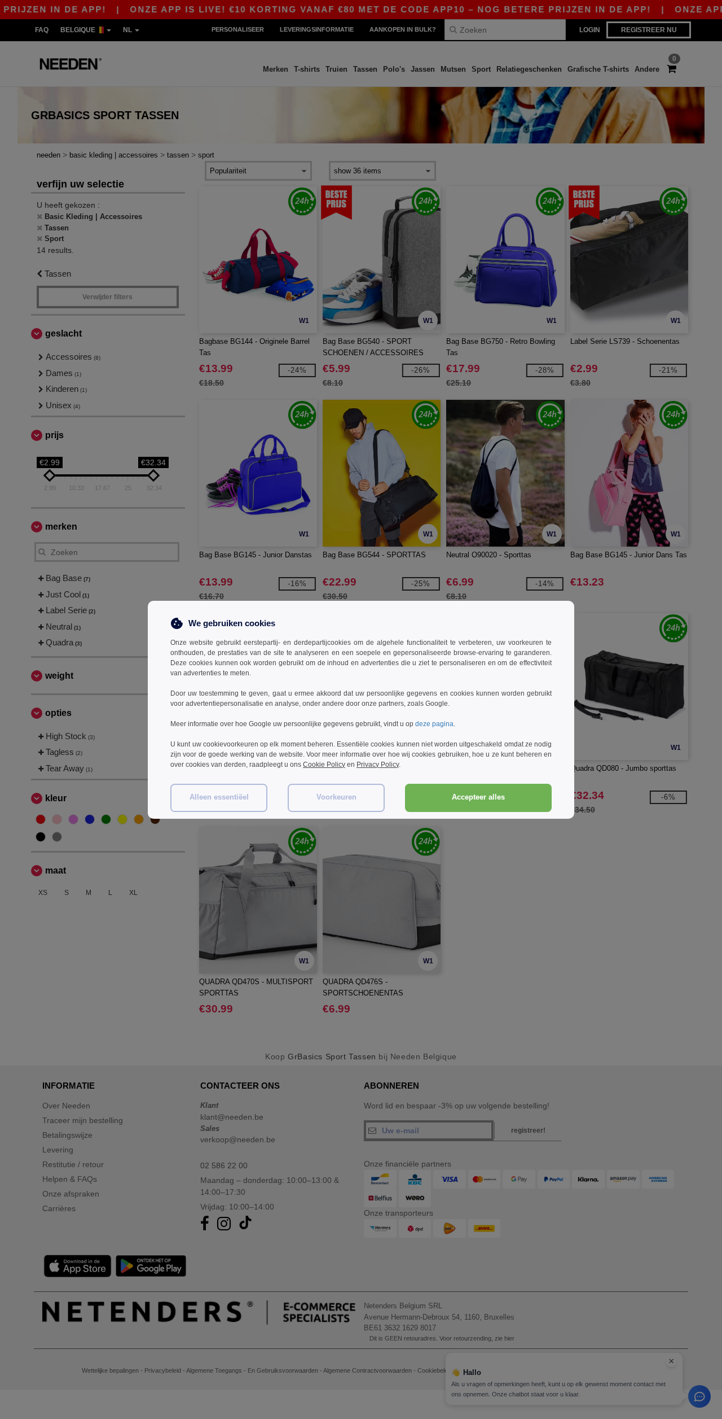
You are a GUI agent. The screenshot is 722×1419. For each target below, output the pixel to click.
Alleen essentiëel (219, 797)
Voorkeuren (336, 797)
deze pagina (434, 724)
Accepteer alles (478, 797)
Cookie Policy (324, 765)
